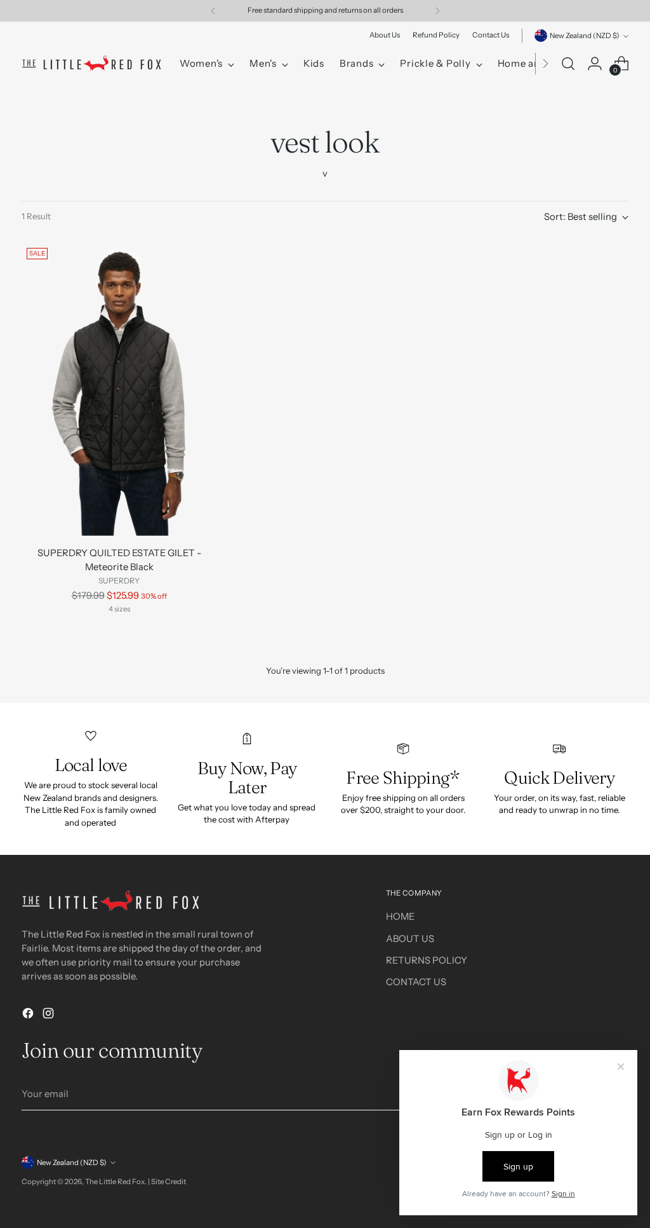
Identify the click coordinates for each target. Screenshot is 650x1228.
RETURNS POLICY (426, 960)
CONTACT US (416, 982)
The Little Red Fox (115, 1181)
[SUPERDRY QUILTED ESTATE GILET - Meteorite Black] (119, 389)
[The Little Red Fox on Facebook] (29, 1015)
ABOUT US (410, 939)
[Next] (437, 11)
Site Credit (168, 1181)
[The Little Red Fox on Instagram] (49, 1015)
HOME (400, 916)
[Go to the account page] (594, 63)
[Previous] (213, 11)
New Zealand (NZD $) (585, 35)
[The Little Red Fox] (91, 63)
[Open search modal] (568, 63)
